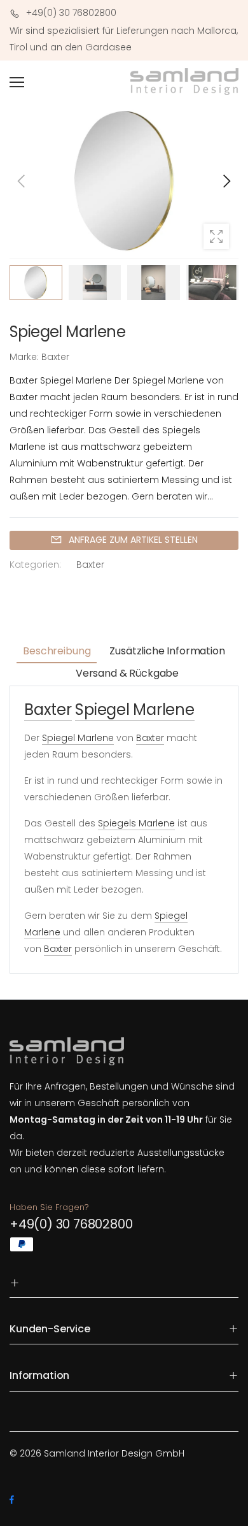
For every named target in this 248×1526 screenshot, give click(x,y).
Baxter (90, 565)
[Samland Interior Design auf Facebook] (12, 1500)
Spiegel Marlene (134, 709)
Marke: (25, 356)
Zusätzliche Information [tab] (166, 651)
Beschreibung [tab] (56, 651)
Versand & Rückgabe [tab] (127, 673)
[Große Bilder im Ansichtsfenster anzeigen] (216, 236)
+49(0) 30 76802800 (71, 1224)
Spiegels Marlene (136, 823)
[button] (225, 181)
